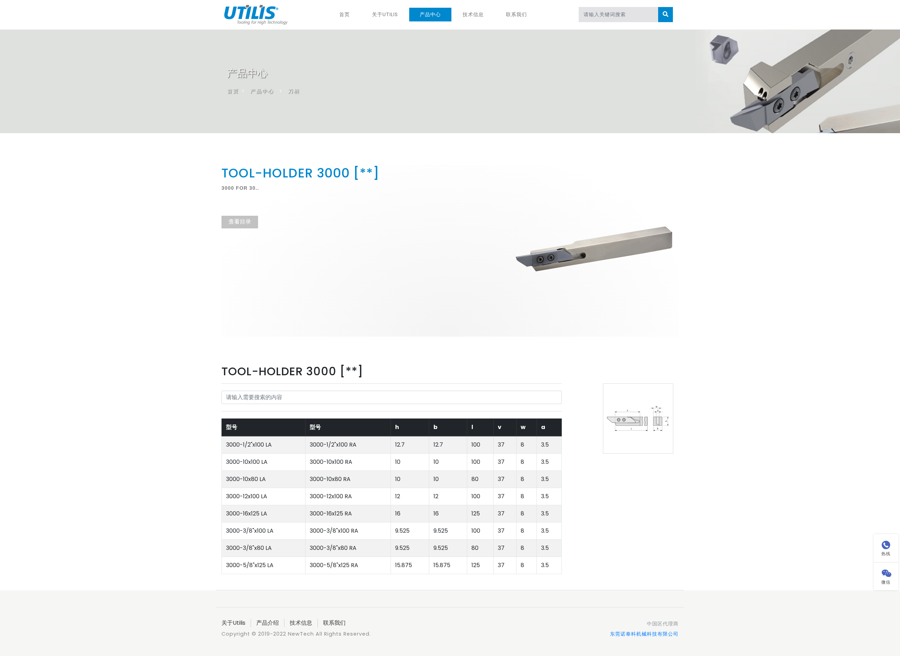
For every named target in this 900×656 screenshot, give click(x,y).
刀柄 (294, 91)
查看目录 (240, 221)
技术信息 (473, 14)
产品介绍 (267, 623)
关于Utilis (385, 14)
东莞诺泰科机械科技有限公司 (644, 633)
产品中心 (430, 14)
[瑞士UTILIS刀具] (256, 14)
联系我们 (516, 14)
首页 (344, 14)
